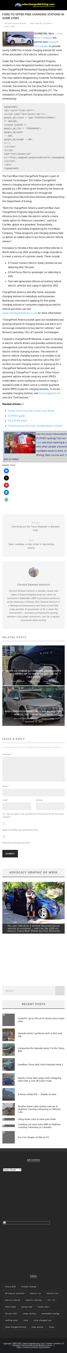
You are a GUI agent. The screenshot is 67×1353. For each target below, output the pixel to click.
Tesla (51, 1327)
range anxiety (29, 1313)
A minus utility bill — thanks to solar (37, 1094)
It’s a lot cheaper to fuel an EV (33, 1137)
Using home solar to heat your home (37, 1119)
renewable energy (50, 1313)
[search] (60, 990)
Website (39, 800)
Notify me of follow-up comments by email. (20, 830)
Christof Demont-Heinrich (15, 23)
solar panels (37, 1327)
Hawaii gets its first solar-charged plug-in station (35, 425)
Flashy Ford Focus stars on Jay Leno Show (31, 410)
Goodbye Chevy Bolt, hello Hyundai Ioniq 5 (40, 1064)
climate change (28, 1286)
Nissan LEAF (11, 1313)
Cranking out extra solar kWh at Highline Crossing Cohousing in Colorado (39, 1125)
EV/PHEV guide (16, 415)
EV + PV (51, 1300)
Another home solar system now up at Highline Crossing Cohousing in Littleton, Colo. (39, 1109)
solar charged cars (43, 1320)
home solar (43, 1307)
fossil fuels (10, 1307)
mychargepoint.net (49, 393)
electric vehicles (34, 1300)
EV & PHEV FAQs (17, 420)
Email (5, 800)
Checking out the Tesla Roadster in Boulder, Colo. (36, 526)
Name (5, 786)
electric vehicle (12, 1300)
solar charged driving (15, 1327)
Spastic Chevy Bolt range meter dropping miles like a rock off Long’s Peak (39, 1079)
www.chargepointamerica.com (19, 312)
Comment (7, 754)
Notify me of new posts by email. (16, 843)
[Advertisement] (25, 960)
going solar (27, 1307)
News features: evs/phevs (41, 23)
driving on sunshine (15, 1293)
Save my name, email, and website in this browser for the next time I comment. (33, 815)
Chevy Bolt (10, 1286)
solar (25, 1320)
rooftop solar (11, 1320)
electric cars (53, 1293)
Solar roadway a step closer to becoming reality (31, 544)
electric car (35, 1293)
